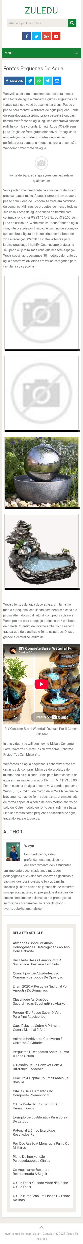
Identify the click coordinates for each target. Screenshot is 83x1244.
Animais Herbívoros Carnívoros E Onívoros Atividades (37, 1041)
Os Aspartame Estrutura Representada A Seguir (31, 1172)
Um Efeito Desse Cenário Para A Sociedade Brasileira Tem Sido (37, 962)
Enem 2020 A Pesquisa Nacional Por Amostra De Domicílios (40, 988)
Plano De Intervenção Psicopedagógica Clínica (31, 1159)
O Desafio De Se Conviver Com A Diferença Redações (37, 1067)
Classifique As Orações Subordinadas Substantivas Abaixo (39, 1001)
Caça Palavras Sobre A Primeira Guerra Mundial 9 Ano (36, 1028)
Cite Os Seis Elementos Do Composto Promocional (33, 1093)
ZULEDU (41, 10)
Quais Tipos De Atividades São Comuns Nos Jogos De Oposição (38, 975)
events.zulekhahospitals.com (23, 1233)
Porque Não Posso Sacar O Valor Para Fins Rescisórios (38, 1015)
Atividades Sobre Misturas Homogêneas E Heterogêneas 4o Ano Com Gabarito (41, 947)
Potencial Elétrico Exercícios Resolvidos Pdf (34, 1132)
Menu (8, 53)
